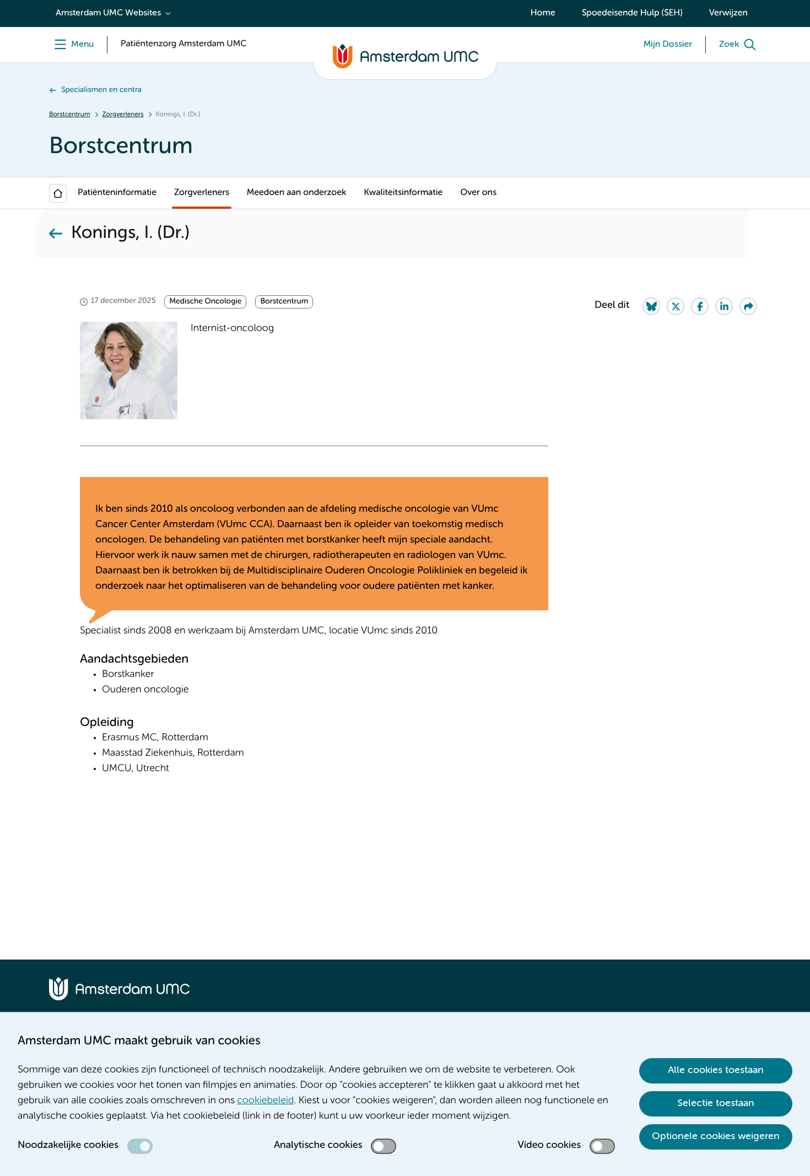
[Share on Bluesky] (651, 306)
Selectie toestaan (715, 1103)
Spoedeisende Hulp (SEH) (632, 13)
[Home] (58, 193)
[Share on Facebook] (700, 306)
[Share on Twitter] (675, 306)
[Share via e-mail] (748, 306)
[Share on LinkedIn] (724, 306)
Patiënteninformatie (117, 192)
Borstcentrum (69, 114)
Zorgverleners (123, 114)
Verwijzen (728, 13)
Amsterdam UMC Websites (108, 13)
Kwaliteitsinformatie (403, 192)
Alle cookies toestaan (716, 1070)
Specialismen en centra (101, 90)
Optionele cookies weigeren (716, 1136)
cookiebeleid (265, 1101)
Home (543, 13)
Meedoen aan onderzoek (296, 192)
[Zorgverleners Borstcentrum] (55, 234)
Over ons (478, 192)
